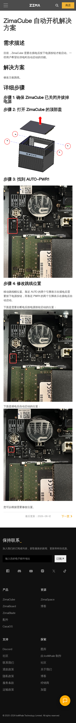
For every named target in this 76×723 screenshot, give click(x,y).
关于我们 (46, 669)
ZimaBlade (9, 613)
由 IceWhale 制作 (51, 656)
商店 (68, 5)
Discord (7, 649)
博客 (43, 606)
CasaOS (8, 626)
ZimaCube (9, 599)
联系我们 (8, 662)
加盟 (43, 689)
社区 (5, 656)
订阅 (59, 559)
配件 (5, 619)
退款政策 (8, 669)
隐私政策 (8, 676)
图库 (43, 649)
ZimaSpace (47, 599)
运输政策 (8, 689)
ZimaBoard (9, 606)
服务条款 (8, 682)
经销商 (45, 682)
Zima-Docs (35, 5)
